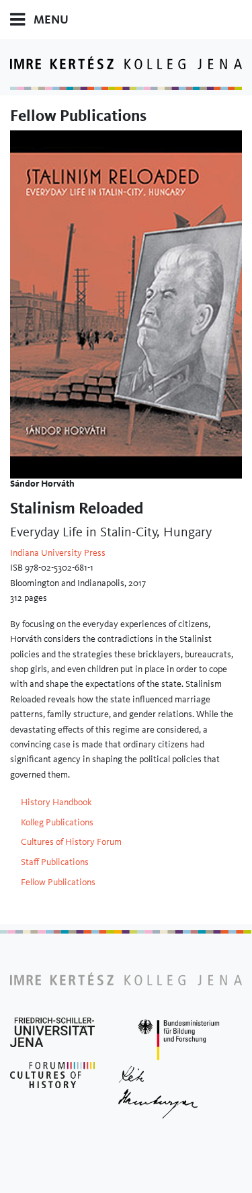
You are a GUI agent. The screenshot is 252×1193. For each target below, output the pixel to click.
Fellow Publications (58, 882)
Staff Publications (55, 862)
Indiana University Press (58, 552)
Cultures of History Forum (71, 841)
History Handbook (56, 802)
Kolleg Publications (57, 822)
